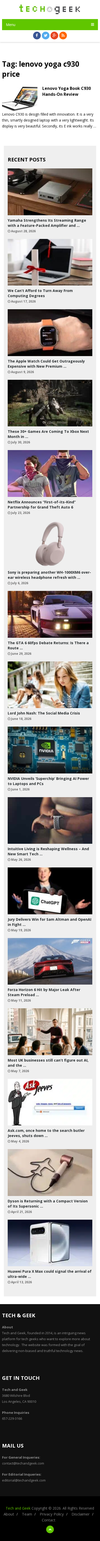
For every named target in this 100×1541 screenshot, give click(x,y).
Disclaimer (81, 1514)
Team (27, 1514)
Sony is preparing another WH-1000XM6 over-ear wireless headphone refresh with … (49, 575)
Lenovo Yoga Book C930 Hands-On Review (66, 91)
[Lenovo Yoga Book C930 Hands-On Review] (20, 99)
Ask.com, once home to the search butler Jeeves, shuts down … (46, 1133)
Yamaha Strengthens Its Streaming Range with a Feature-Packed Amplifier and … (47, 223)
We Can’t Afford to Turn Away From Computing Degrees (40, 293)
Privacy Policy (52, 1514)
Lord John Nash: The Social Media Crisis (44, 713)
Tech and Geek (18, 1508)
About (9, 1514)
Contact (48, 1519)
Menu (10, 24)
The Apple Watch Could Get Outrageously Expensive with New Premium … (46, 364)
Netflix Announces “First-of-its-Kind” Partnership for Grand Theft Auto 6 (42, 505)
